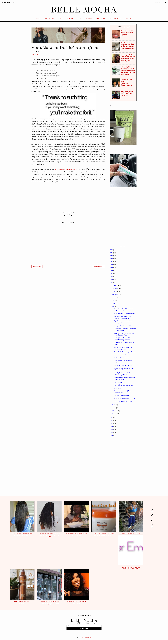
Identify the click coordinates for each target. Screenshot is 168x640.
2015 (111, 280)
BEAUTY (70, 18)
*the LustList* (115, 18)
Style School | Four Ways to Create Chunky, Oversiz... (124, 309)
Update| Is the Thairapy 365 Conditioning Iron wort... (122, 339)
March (114, 408)
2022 (111, 259)
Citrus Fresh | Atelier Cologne (123, 365)
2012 (111, 420)
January (114, 414)
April (113, 405)
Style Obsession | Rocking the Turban (123, 361)
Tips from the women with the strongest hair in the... (123, 322)
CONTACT (128, 18)
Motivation (34, 55)
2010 (111, 427)
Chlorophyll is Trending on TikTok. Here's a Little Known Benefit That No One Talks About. (128, 70)
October (114, 291)
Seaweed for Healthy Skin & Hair (123, 385)
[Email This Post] (71, 215)
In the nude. (117, 388)
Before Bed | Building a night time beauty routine (124, 369)
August (114, 297)
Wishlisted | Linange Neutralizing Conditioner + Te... (124, 334)
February (115, 411)
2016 (111, 277)
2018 (111, 271)
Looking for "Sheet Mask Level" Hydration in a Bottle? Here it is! (127, 82)
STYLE (61, 18)
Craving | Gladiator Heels (121, 395)
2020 (111, 265)
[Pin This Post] (69, 215)
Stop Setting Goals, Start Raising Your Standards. (127, 93)
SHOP (79, 18)
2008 (111, 432)
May (113, 306)
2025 (111, 250)
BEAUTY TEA (100, 18)
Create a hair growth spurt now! (123, 355)
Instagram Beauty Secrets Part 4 (123, 326)
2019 (111, 268)
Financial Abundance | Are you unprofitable (123, 392)
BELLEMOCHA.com (87, 637)
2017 (111, 274)
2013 (111, 418)
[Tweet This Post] (64, 215)
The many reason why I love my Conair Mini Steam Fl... (123, 317)
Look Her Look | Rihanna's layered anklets (124, 343)
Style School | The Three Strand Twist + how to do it (125, 329)
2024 (111, 253)
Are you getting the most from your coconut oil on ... (124, 378)
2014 (111, 283)
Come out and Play (119, 382)
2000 (111, 435)
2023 (111, 256)
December (115, 285)
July (113, 300)
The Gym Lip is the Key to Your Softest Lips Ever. (127, 32)
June (113, 303)
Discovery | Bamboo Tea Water (123, 401)
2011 (111, 423)
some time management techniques (65, 169)
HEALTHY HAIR (49, 18)
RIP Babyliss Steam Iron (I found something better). (123, 348)
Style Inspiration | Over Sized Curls (124, 313)
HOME (38, 18)
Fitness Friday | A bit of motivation (124, 398)
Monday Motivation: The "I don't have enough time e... (124, 373)
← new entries (37, 266)
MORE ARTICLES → (99, 266)
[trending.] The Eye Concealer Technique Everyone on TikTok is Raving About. (128, 57)
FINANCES (88, 18)
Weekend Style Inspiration (122, 358)
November (115, 288)
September (115, 294)
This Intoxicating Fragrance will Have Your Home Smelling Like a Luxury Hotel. (127, 45)
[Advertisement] (68, 294)
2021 (111, 262)
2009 (111, 429)
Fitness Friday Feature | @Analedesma (125, 352)
